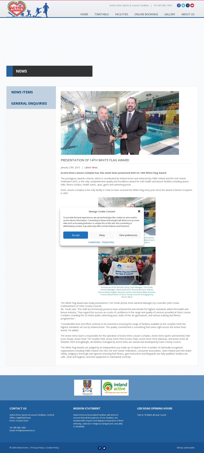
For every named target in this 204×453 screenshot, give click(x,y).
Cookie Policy (94, 242)
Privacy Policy (108, 242)
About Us (188, 14)
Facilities (121, 14)
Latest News (91, 167)
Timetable (102, 14)
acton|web (189, 447)
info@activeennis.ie (25, 430)
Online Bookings (146, 14)
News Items (22, 92)
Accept (75, 235)
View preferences (128, 235)
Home (84, 14)
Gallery (169, 14)
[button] (139, 211)
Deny (102, 235)
